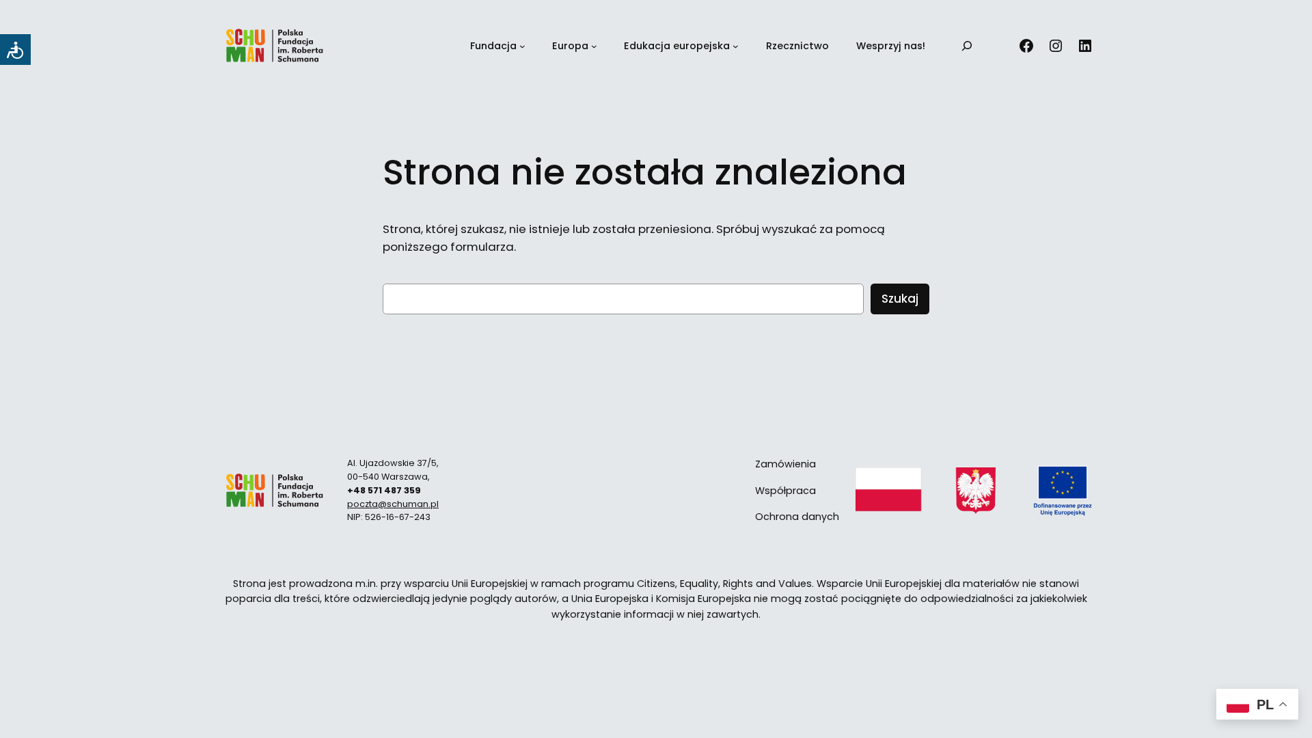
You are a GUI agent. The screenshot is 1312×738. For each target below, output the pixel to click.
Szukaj (900, 298)
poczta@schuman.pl (393, 504)
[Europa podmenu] (594, 46)
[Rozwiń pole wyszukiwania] (967, 46)
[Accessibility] (15, 49)
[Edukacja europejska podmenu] (736, 46)
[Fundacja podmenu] (522, 46)
